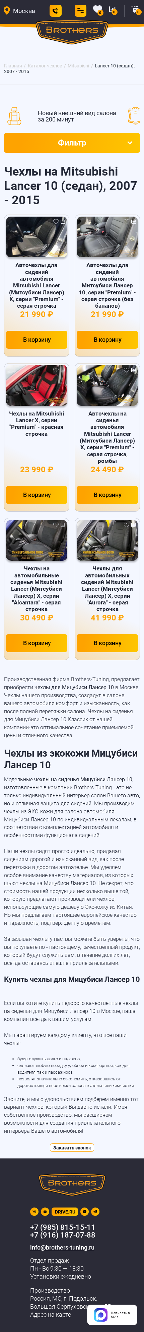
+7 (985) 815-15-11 (62, 1227)
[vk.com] (34, 1212)
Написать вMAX (120, 1315)
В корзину (37, 339)
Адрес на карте (50, 1314)
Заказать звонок (72, 1147)
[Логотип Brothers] (72, 34)
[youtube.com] (45, 1212)
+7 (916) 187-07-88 (62, 1235)
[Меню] (78, 11)
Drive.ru (65, 1212)
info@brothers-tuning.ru (62, 1247)
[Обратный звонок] (56, 11)
